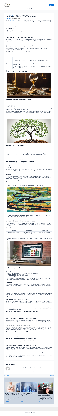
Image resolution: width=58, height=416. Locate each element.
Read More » (7, 401)
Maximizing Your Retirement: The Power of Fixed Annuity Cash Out (12, 394)
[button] (29, 1)
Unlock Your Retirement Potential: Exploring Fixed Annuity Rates (44, 395)
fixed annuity (12, 20)
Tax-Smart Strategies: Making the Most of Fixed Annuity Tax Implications (28, 394)
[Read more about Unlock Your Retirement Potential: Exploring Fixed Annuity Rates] (45, 387)
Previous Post (6, 375)
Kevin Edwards (8, 18)
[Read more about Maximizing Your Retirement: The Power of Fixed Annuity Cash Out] (12, 387)
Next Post (52, 375)
